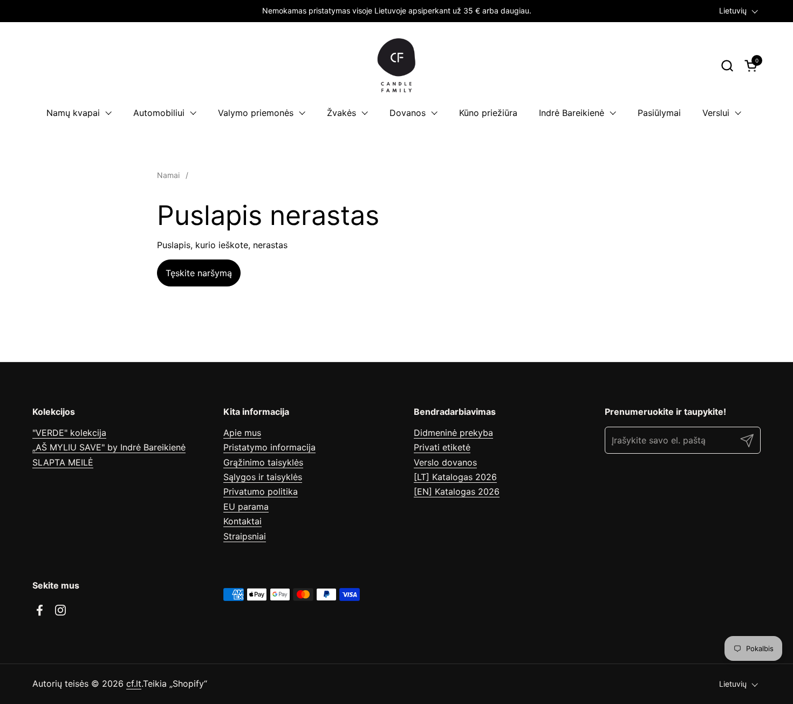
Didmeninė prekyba (453, 432)
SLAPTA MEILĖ (62, 462)
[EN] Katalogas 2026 (457, 491)
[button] (727, 65)
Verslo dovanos (445, 462)
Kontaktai (242, 521)
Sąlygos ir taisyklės (262, 476)
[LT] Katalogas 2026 (455, 476)
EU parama (246, 506)
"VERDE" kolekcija (69, 432)
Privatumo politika (260, 491)
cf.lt (133, 683)
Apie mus (242, 432)
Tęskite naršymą (199, 273)
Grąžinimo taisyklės (263, 462)
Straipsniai (244, 536)
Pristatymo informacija (269, 447)
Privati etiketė (442, 447)
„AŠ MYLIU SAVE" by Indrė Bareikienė (109, 447)
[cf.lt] (396, 65)
